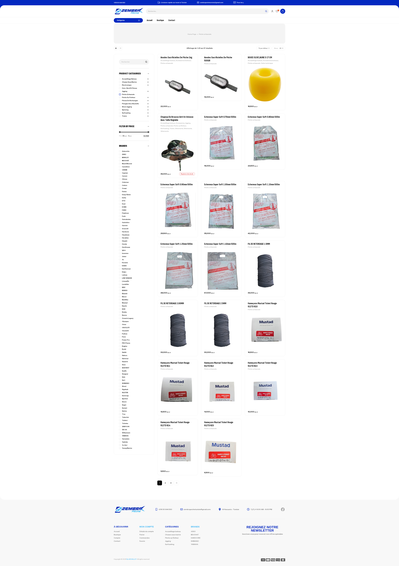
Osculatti (125, 331)
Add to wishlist (193, 68)
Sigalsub (125, 389)
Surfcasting (165, 128)
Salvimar (125, 358)
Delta (124, 198)
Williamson (126, 433)
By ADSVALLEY (132, 559)
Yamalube (125, 439)
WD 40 (124, 430)
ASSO (124, 154)
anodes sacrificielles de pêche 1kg (176, 57)
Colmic (124, 185)
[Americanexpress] (273, 560)
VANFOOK (125, 426)
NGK (123, 309)
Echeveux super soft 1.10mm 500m (264, 184)
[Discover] (278, 560)
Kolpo (124, 272)
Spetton (125, 399)
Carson (124, 176)
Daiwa (124, 191)
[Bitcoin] (283, 560)
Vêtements (179, 128)
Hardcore (125, 232)
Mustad (124, 303)
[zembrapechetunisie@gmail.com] (176, 2)
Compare (193, 72)
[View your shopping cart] (282, 11)
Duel (123, 204)
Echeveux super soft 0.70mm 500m (220, 116)
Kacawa (125, 263)
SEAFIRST (125, 368)
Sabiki (124, 352)
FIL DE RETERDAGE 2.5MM (215, 303)
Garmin (125, 225)
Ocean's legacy (127, 318)
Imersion (125, 253)
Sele (123, 377)
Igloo (124, 250)
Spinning (125, 110)
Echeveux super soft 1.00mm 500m (220, 184)
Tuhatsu (125, 423)
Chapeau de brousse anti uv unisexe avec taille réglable (177, 118)
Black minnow (127, 164)
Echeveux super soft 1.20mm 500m (177, 243)
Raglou (124, 346)
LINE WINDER (127, 278)
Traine (172, 128)
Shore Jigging (127, 107)
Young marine (127, 448)
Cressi (124, 188)
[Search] (266, 11)
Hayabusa (125, 235)
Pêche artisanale (167, 63)
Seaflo (124, 371)
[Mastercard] (268, 560)
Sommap (125, 396)
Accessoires (180, 123)
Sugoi (124, 405)
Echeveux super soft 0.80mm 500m (264, 116)
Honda (124, 244)
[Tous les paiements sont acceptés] (213, 2)
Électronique (126, 85)
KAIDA (124, 266)
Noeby (124, 312)
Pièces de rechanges (130, 100)
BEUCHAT (125, 161)
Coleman (125, 182)
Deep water (126, 195)
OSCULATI (126, 327)
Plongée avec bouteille (130, 104)
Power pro (126, 340)
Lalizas (124, 275)
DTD (123, 201)
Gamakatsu (126, 219)
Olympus (125, 321)
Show (276, 48)
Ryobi (124, 349)
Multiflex (125, 300)
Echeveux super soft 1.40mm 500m (220, 243)
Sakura (124, 355)
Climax (124, 179)
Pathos (124, 334)
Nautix (124, 306)
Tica (123, 414)
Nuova (124, 315)
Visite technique (267, 63)
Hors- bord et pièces (129, 88)
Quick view (193, 77)
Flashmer (125, 213)
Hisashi (124, 241)
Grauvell (125, 229)
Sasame (125, 361)
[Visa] (263, 560)
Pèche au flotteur (180, 126)
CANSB (124, 170)
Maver (124, 297)
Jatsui (124, 256)
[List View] (120, 48)
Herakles (125, 238)
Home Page (192, 34)
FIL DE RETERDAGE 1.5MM (259, 243)
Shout (124, 386)
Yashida (125, 442)
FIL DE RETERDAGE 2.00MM (172, 303)
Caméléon (126, 167)
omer (124, 324)
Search (146, 61)
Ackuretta (125, 151)
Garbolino (125, 222)
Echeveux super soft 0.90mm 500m (177, 184)
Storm (124, 402)
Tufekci (124, 420)
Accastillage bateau (168, 60)
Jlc (123, 259)
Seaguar (125, 374)
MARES (124, 290)
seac (124, 365)
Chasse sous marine (129, 82)
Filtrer (146, 136)
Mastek (124, 293)
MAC (123, 287)
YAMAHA (125, 436)
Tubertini (125, 417)
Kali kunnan (126, 269)
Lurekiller (125, 284)
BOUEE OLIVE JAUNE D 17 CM (260, 57)
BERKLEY (125, 157)
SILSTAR (125, 392)
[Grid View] (116, 48)
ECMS (124, 207)
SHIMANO (125, 383)
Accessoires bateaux (183, 60)
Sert (123, 380)
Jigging (187, 123)
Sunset (124, 408)
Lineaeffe (125, 281)
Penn (124, 337)
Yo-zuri (124, 445)
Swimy (124, 411)
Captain (125, 173)
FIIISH (124, 210)
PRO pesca (126, 343)
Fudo (124, 216)
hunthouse (126, 247)
